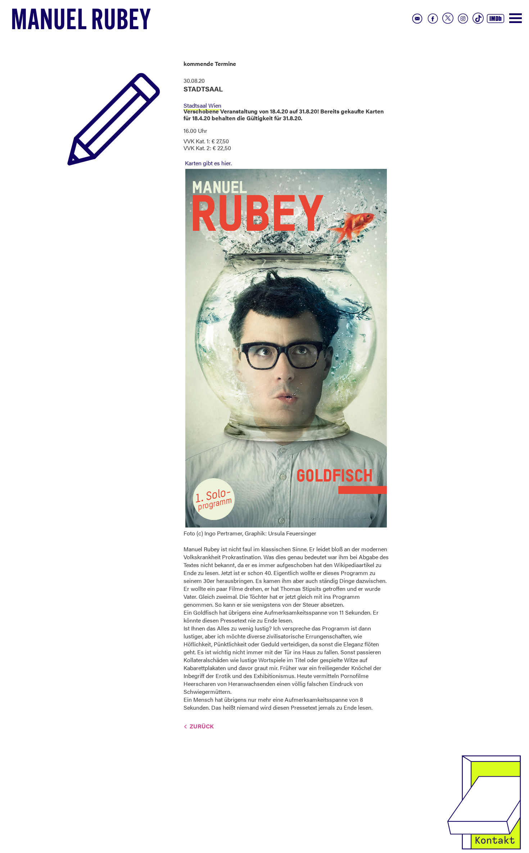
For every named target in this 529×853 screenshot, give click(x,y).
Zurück (202, 726)
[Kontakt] (484, 802)
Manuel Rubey (81, 22)
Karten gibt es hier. (208, 163)
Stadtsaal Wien (202, 105)
